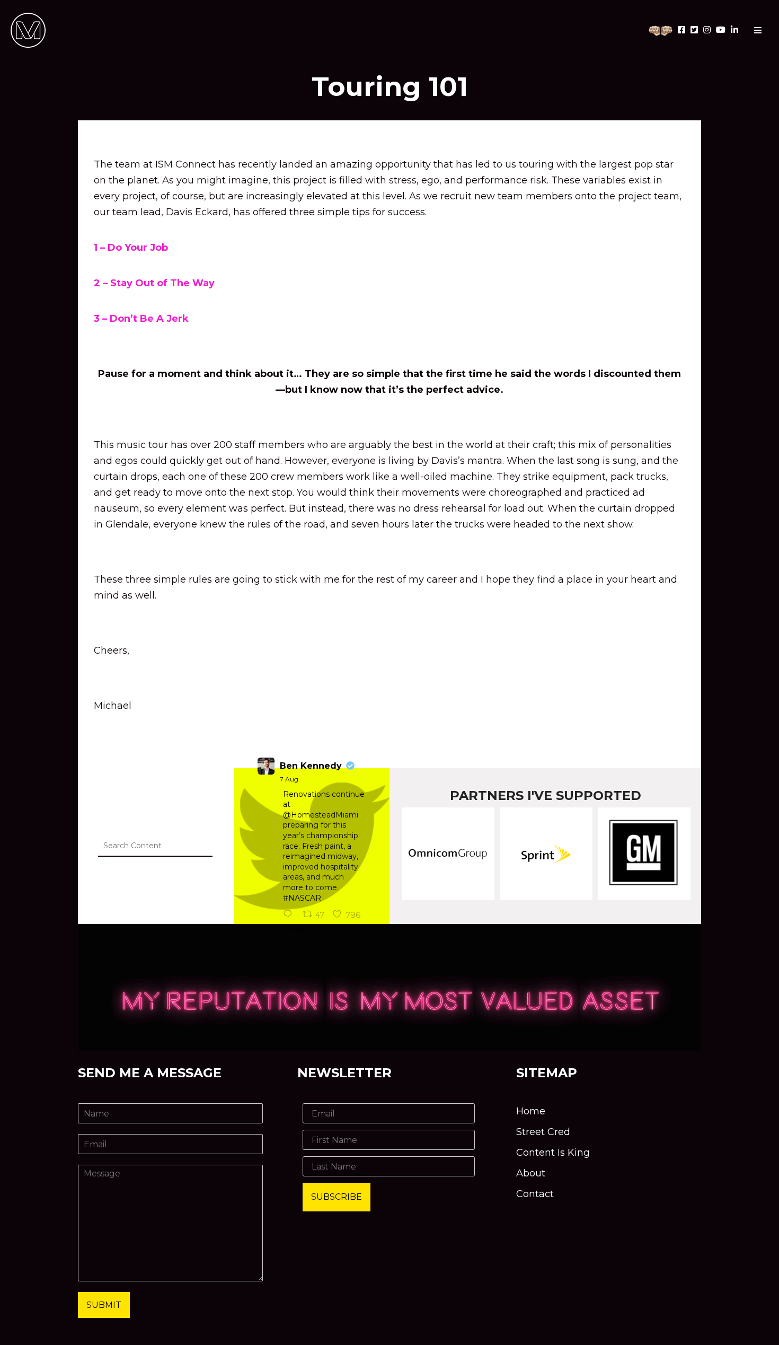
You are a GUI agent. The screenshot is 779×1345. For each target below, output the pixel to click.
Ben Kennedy (311, 766)
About (530, 1173)
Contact (535, 1194)
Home (530, 1111)
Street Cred (543, 1132)
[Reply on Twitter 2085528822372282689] (290, 915)
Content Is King (553, 1152)
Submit (103, 1305)
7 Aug (289, 779)
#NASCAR (302, 898)
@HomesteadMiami (320, 815)
